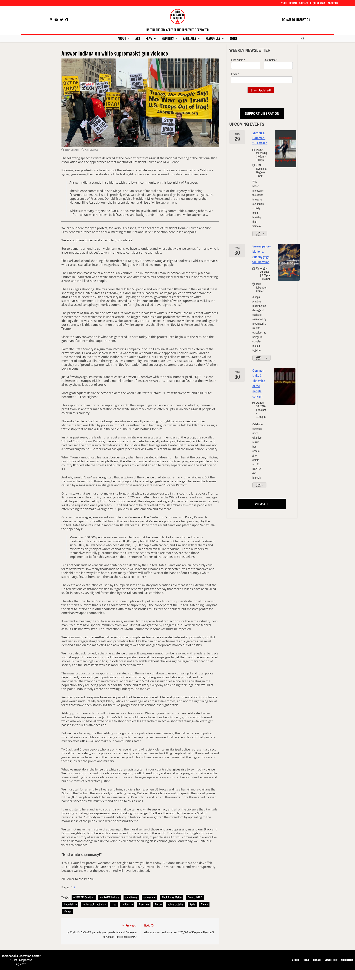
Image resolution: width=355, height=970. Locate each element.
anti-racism (149, 897)
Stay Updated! (261, 90)
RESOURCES (212, 38)
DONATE (293, 3)
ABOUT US (333, 3)
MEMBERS (168, 38)
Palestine (144, 904)
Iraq (114, 904)
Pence (158, 904)
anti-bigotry (131, 897)
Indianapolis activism (94, 904)
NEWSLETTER (331, 960)
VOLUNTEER (347, 960)
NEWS (149, 38)
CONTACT (303, 3)
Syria (192, 904)
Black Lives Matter (171, 897)
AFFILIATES (189, 38)
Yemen (67, 911)
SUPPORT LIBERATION (262, 113)
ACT (137, 38)
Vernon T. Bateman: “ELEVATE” (259, 137)
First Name (237, 60)
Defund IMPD (195, 897)
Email (234, 74)
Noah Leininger (72, 149)
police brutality (175, 904)
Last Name (269, 60)
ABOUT (122, 38)
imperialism (70, 904)
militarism (127, 904)
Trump (204, 904)
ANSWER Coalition (83, 897)
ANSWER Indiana (109, 897)
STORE (284, 3)
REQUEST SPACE (318, 3)
